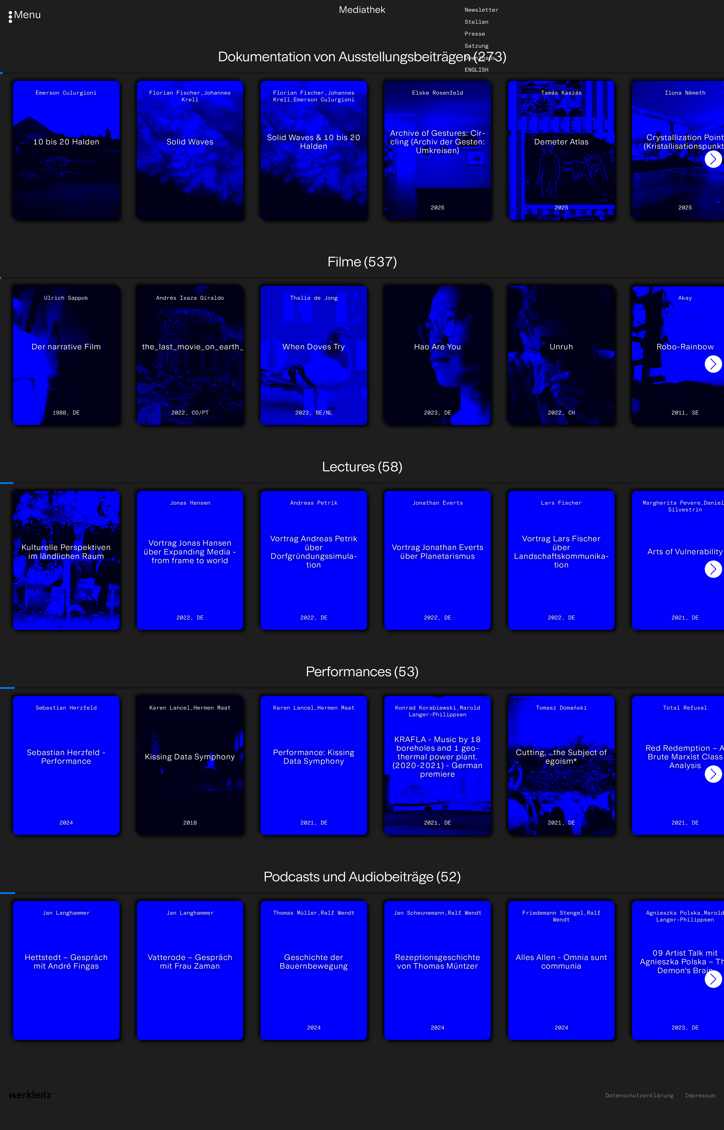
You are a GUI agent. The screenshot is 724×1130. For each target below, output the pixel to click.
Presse (475, 33)
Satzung (477, 45)
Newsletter (482, 9)
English (477, 69)
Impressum (700, 1095)
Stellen (477, 21)
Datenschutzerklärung (639, 1095)
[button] (713, 159)
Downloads (480, 57)
